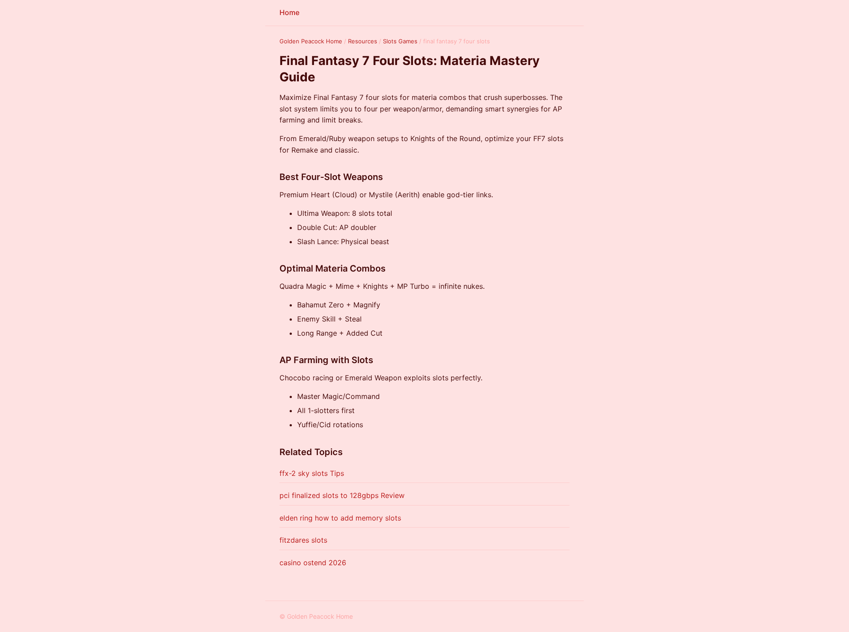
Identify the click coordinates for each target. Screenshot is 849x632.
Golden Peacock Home (310, 41)
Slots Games (400, 41)
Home (289, 12)
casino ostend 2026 (312, 562)
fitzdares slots (303, 540)
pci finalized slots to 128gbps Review (342, 495)
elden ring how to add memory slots (340, 517)
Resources (362, 41)
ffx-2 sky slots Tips (311, 473)
